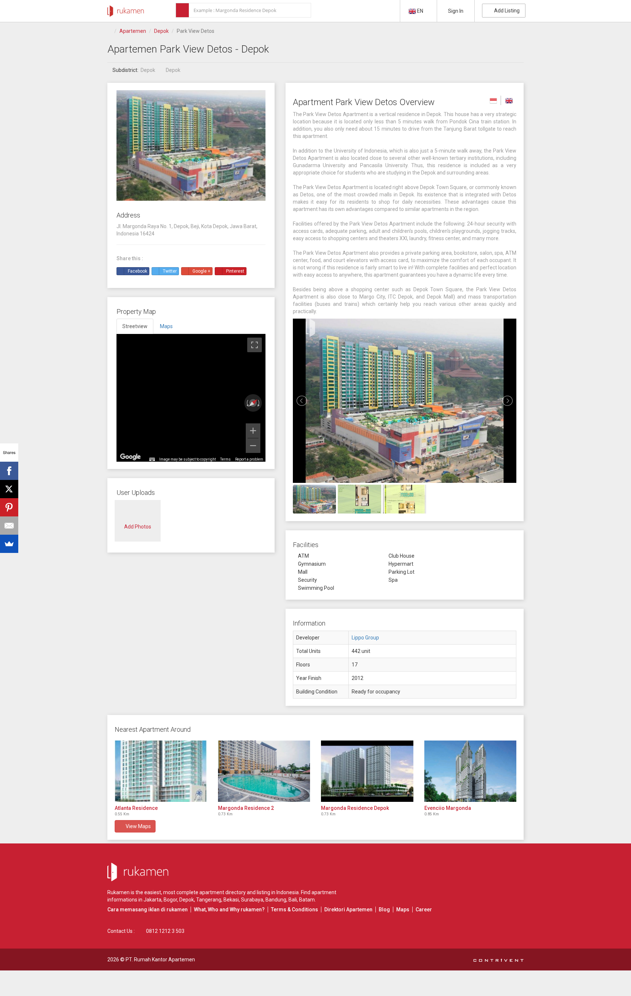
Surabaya (252, 900)
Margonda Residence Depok (355, 808)
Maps (402, 909)
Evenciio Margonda (447, 808)
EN (420, 11)
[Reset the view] (253, 403)
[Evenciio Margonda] (470, 771)
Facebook (137, 271)
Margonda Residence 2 (246, 808)
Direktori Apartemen (348, 909)
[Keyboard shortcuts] (151, 459)
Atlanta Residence (136, 808)
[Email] (9, 525)
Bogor (170, 900)
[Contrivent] (498, 959)
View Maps (137, 826)
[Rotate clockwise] (259, 403)
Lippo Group (365, 638)
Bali (292, 900)
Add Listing (506, 11)
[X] (9, 489)
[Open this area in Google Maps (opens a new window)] (130, 457)
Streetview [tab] (135, 326)
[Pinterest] (9, 507)
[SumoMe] (9, 544)
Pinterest (235, 271)
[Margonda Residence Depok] (367, 771)
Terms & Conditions (294, 909)
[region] (190, 398)
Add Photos (137, 527)
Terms (225, 459)
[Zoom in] (253, 430)
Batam (307, 900)
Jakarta (152, 900)
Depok (161, 31)
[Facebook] (9, 471)
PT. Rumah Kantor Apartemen (160, 959)
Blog (384, 909)
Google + (201, 271)
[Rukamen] (125, 9)
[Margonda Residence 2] (264, 771)
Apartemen (132, 31)
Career (424, 909)
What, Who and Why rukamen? (229, 909)
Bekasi (231, 900)
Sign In (455, 11)
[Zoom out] (253, 445)
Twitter (170, 271)
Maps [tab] (166, 326)
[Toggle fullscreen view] (254, 345)
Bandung (275, 900)
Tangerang (208, 900)
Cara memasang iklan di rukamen (147, 909)
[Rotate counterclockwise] (246, 403)
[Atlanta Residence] (161, 771)
